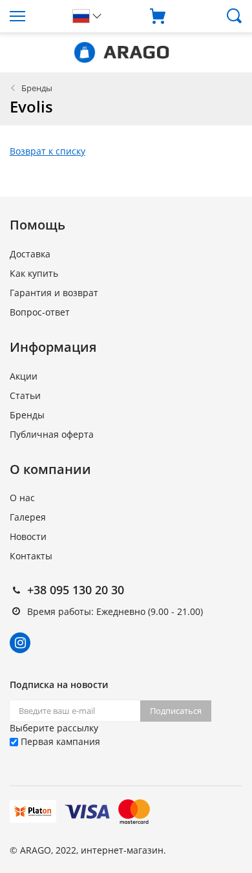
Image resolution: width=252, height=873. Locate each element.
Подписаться (176, 711)
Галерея (28, 517)
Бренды (36, 88)
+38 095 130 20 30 (75, 590)
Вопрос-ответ (40, 312)
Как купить (34, 273)
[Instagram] (20, 642)
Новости (28, 536)
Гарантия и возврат (54, 292)
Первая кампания (59, 741)
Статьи (25, 395)
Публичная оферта (52, 434)
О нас (22, 497)
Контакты (31, 556)
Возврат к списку (47, 151)
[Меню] (31, 16)
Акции (23, 376)
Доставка (30, 254)
